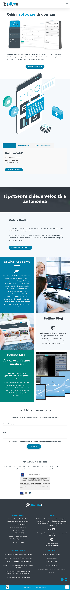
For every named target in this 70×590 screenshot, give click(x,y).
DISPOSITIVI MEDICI (52, 565)
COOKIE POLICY (52, 558)
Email (4, 432)
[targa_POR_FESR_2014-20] (35, 472)
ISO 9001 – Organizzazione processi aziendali (18, 554)
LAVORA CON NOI (18, 542)
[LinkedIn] (66, 579)
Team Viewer (54, 543)
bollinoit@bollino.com (20, 536)
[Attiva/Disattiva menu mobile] (67, 4)
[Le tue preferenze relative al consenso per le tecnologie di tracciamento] (67, 587)
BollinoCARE (9, 145)
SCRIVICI (51, 572)
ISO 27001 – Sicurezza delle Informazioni (18, 561)
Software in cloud (24, 145)
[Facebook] (62, 579)
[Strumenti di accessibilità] (7, 587)
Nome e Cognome (8, 424)
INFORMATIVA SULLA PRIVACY (52, 554)
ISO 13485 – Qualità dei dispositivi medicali (18, 558)
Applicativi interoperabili (43, 145)
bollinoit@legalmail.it (19, 539)
